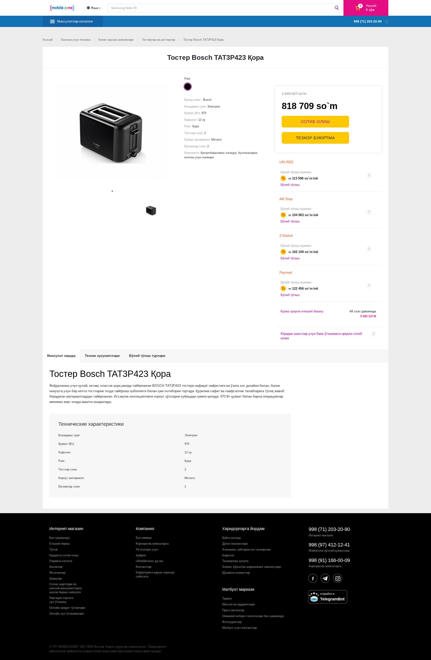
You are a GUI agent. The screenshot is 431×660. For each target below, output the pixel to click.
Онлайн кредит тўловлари (67, 607)
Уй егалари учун (147, 549)
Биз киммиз (144, 537)
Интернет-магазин (66, 528)
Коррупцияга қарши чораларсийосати (155, 574)
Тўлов (53, 549)
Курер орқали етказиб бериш (302, 311)
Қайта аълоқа (231, 537)
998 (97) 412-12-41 (329, 545)
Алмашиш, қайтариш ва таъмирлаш (246, 549)
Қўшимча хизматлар (236, 572)
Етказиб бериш (59, 543)
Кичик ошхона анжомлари (116, 39)
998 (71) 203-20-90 (329, 529)
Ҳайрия (141, 555)
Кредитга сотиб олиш (63, 555)
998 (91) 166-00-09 (329, 560)
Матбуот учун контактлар (239, 627)
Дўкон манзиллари (235, 543)
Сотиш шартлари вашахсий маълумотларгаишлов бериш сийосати (65, 588)
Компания (145, 528)
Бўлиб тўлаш (290, 184)
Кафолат (228, 555)
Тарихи (227, 598)
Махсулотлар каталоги (75, 21)
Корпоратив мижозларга (152, 543)
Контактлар (143, 566)
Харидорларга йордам (243, 528)
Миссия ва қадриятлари (238, 604)
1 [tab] (112, 191)
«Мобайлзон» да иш (149, 561)
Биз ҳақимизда (59, 537)
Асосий (48, 39)
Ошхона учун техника (76, 39)
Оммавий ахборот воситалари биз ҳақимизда (253, 616)
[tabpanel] (112, 131)
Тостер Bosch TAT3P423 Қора (203, 39)
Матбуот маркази (238, 589)
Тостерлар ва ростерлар (159, 39)
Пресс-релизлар (233, 610)
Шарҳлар (55, 578)
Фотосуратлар (232, 622)
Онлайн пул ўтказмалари (66, 613)
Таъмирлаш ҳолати (235, 561)
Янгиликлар (57, 572)
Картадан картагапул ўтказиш (61, 600)
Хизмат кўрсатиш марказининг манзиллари (251, 566)
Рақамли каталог (61, 561)
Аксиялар (55, 566)
